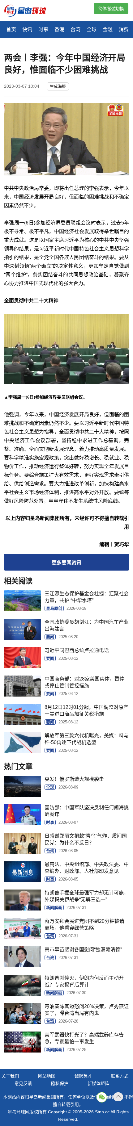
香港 (59, 29)
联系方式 (119, 1076)
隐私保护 (59, 1083)
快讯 (27, 29)
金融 (108, 29)
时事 (43, 29)
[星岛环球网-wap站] (29, 11)
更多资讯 (66, 562)
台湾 (75, 29)
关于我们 (10, 1076)
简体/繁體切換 (111, 8)
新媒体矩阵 (98, 1083)
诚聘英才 (83, 1076)
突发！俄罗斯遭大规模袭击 (74, 779)
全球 (92, 29)
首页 (11, 29)
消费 (124, 29)
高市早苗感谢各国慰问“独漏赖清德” (83, 949)
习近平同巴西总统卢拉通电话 (77, 650)
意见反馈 (23, 1083)
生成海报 (58, 86)
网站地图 (46, 1076)
